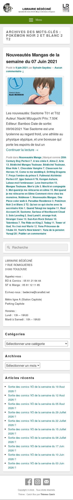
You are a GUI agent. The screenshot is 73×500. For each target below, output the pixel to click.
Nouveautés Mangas (44, 197)
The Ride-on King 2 (32, 222)
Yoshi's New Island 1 (30, 230)
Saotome (25, 212)
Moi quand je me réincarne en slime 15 (31, 190)
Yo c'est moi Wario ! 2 (24, 226)
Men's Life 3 (34, 186)
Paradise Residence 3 (41, 201)
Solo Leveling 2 (17, 215)
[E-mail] (46, 481)
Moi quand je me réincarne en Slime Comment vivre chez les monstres (36, 193)
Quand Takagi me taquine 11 (43, 208)
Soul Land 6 (34, 215)
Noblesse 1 (24, 197)
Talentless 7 (13, 222)
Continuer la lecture (22, 149)
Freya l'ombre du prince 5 (23, 175)
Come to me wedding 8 (32, 172)
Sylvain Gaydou (42, 67)
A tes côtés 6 (40, 161)
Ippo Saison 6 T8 (28, 179)
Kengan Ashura (48, 179)
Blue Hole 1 (12, 168)
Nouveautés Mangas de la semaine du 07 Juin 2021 (32, 58)
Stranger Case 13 (16, 219)
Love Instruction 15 (46, 182)
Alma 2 (53, 161)
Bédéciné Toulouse (54, 164)
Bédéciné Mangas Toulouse (26, 164)
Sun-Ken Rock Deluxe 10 (42, 219)
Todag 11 (49, 222)
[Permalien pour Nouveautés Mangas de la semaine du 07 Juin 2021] (35, 107)
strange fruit (49, 215)
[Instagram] (37, 481)
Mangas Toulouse (16, 186)
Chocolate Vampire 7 (32, 168)
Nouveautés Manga (30, 157)
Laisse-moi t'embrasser (20, 182)
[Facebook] (28, 481)
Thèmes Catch (48, 494)
